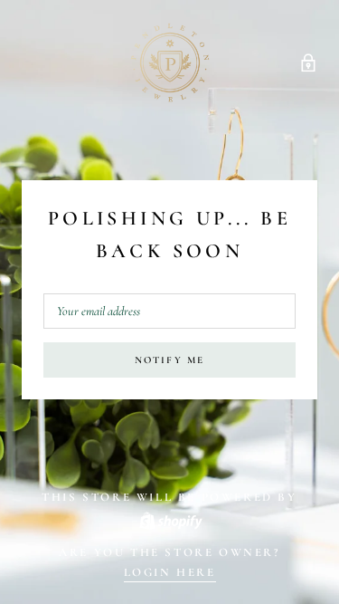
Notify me (170, 360)
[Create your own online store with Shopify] (169, 519)
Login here (170, 572)
